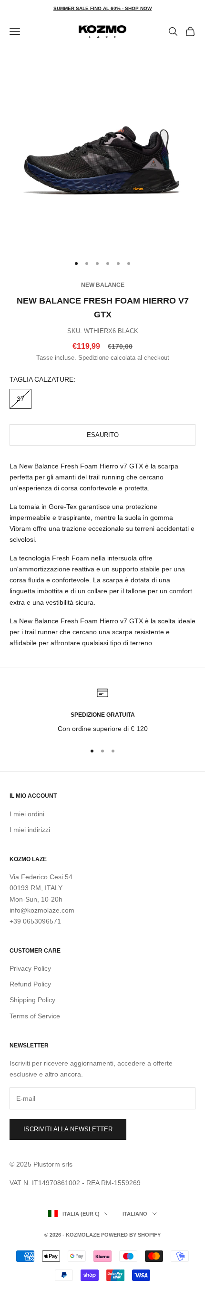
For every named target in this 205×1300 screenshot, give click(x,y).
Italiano (135, 1214)
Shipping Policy (32, 1000)
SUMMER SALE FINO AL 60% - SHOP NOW (102, 8)
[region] (102, 710)
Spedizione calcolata (106, 357)
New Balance (102, 285)
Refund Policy (30, 984)
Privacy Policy (30, 968)
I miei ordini (27, 814)
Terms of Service (35, 1016)
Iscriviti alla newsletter (68, 1129)
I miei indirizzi (30, 829)
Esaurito (103, 434)
